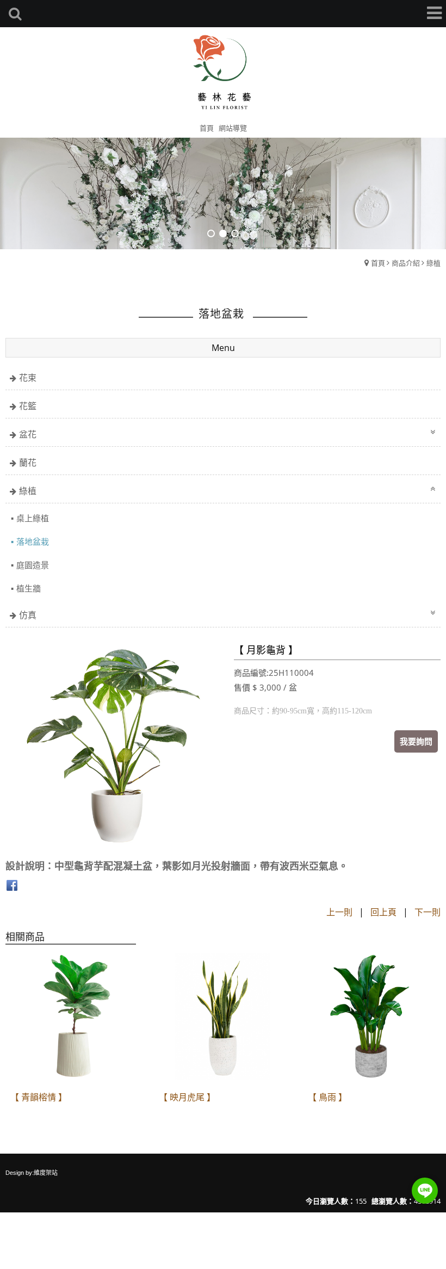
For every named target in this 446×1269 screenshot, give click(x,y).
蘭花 (27, 463)
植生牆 (28, 588)
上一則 (339, 912)
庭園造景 (32, 564)
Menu (223, 348)
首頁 (378, 263)
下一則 (427, 912)
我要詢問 (416, 741)
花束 (27, 378)
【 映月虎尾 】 (187, 1097)
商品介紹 (406, 263)
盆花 (27, 434)
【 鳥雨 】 (327, 1097)
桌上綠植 (32, 518)
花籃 (27, 406)
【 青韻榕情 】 (38, 1097)
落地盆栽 (32, 541)
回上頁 (383, 912)
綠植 (433, 263)
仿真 (27, 615)
